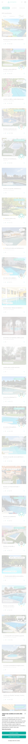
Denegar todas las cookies (14, 736)
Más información (6, 729)
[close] (25, 713)
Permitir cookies (14, 733)
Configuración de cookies (14, 740)
